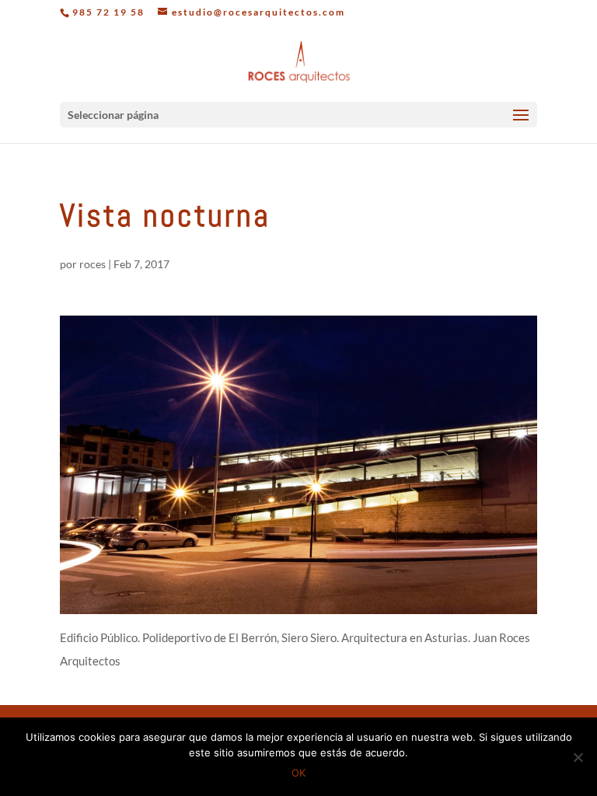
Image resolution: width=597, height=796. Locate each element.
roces (92, 264)
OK (298, 772)
